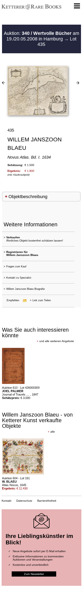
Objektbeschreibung (27, 196)
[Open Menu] (77, 6)
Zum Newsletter (34, 574)
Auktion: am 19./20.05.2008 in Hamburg (41, 36)
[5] (3, 82)
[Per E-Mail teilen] (23, 300)
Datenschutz (24, 500)
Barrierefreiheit (46, 500)
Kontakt (6, 500)
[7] (77, 82)
